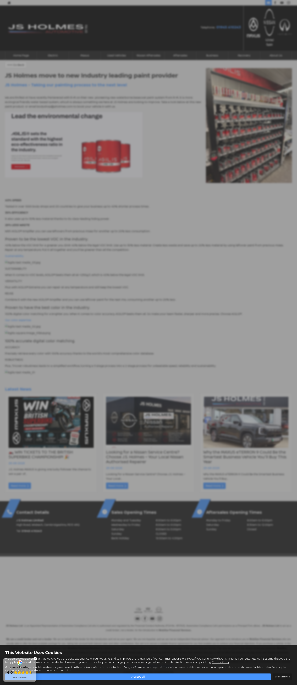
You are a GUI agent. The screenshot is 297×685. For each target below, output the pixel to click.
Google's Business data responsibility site (148, 667)
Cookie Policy (220, 662)
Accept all (138, 676)
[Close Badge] (35, 658)
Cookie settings (282, 676)
